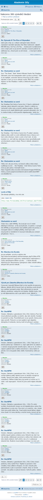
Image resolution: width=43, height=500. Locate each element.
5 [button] (33, 23)
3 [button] (28, 23)
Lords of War (8, 182)
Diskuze (7, 29)
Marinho (5, 27)
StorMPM (7, 302)
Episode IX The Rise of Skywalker (13, 31)
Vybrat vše (8, 198)
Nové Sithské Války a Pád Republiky (14, 241)
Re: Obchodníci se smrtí (10, 71)
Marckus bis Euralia (9, 242)
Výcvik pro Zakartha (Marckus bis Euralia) (15, 273)
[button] (20, 23)
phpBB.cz (25, 494)
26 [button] (37, 23)
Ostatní (7, 300)
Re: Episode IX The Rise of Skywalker (15, 40)
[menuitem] (6, 6)
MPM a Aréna (8, 181)
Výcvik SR (7, 272)
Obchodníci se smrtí (10, 61)
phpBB (16, 492)
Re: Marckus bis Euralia (10, 252)
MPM (6, 60)
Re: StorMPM (6, 311)
